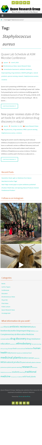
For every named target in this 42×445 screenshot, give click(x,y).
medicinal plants (11, 353)
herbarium (29, 344)
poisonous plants (6, 363)
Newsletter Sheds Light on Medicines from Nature (16, 174)
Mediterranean (27, 353)
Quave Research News (24, 65)
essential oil (13, 340)
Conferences (5, 286)
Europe (10, 344)
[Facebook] (17, 2)
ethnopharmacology (36, 340)
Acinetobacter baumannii (11, 68)
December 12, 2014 (16, 123)
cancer (36, 326)
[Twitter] (13, 2)
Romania (35, 363)
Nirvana (20, 392)
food (14, 344)
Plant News (5, 299)
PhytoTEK (5, 296)
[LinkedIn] (28, 2)
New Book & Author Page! (9, 177)
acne (2, 322)
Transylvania (14, 372)
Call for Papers (6, 283)
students (16, 367)
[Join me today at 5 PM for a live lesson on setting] (21, 219)
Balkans (33, 322)
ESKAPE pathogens (27, 71)
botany (32, 326)
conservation (5, 335)
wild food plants (29, 372)
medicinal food (27, 349)
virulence (4, 77)
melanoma (36, 354)
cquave (6, 62)
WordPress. (27, 392)
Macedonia (19, 348)
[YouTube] (24, 2)
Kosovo (13, 348)
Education (5, 289)
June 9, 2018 (15, 62)
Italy (9, 348)
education (5, 339)
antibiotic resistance (26, 68)
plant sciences (36, 358)
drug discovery (8, 126)
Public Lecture (6, 302)
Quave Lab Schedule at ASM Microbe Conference (18, 56)
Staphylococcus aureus (31, 74)
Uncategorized (6, 309)
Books (3, 279)
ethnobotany (23, 339)
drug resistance (16, 71)
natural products (14, 358)
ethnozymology (4, 344)
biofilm (13, 326)
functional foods (20, 344)
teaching (22, 368)
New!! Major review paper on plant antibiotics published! (19, 180)
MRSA (25, 126)
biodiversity (5, 326)
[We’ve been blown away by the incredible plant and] (21, 260)
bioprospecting (6, 71)
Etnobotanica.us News (10, 65)
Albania (6, 322)
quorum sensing (13, 74)
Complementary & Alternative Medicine (17, 330)
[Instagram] (20, 2)
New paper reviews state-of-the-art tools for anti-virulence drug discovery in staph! (20, 114)
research (20, 74)
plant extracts (26, 358)
